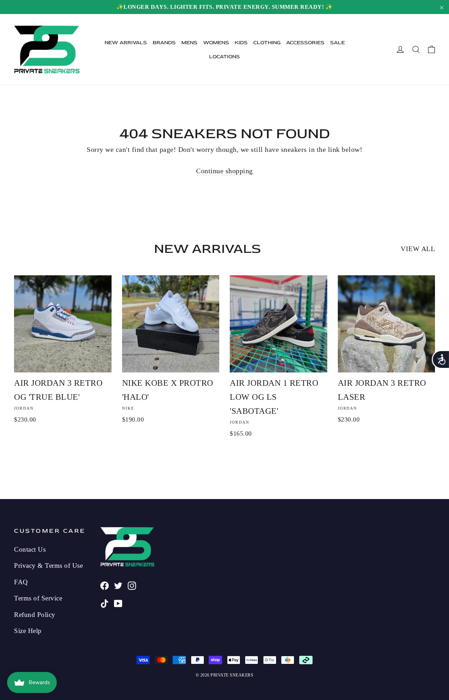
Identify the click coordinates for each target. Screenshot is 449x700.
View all (418, 249)
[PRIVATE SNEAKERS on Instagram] (132, 584)
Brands (164, 42)
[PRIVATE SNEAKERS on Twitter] (118, 584)
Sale (337, 42)
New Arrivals (126, 42)
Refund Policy (34, 614)
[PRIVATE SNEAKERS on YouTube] (118, 602)
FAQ (21, 582)
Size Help (28, 630)
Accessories (305, 42)
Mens (189, 42)
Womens (216, 42)
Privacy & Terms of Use (48, 565)
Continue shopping (224, 171)
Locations (224, 56)
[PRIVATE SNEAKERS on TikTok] (104, 602)
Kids (241, 42)
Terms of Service (38, 598)
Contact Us (30, 549)
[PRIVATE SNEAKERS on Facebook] (104, 584)
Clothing (267, 42)
